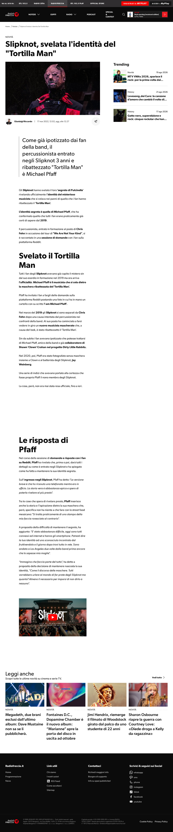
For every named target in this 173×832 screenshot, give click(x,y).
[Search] (123, 14)
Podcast (91, 14)
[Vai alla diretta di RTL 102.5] (164, 14)
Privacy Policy (161, 821)
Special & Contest (110, 14)
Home (7, 26)
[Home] (12, 14)
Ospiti (53, 14)
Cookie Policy (146, 821)
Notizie (32, 14)
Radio (69, 14)
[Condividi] (96, 121)
